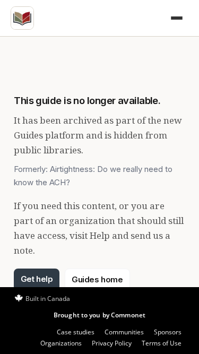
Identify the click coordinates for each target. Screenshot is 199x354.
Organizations (61, 343)
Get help (37, 279)
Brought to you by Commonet (99, 315)
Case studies (75, 331)
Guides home (97, 279)
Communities (124, 331)
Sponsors (167, 331)
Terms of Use (161, 343)
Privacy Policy (112, 343)
